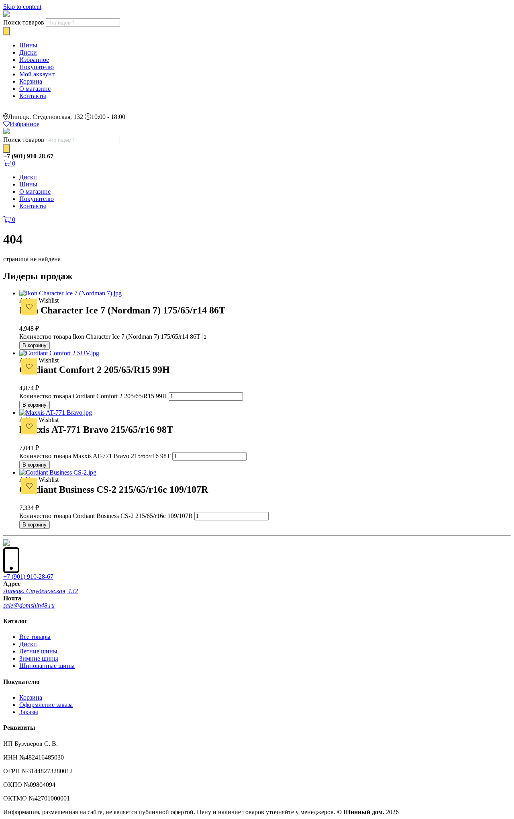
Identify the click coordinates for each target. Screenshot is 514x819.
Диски (28, 52)
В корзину (34, 345)
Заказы (28, 711)
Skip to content (22, 6)
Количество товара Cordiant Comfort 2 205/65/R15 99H (93, 396)
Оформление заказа (46, 704)
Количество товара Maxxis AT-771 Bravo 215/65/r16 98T (95, 455)
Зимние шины (38, 658)
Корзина (30, 81)
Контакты (32, 95)
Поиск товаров (23, 22)
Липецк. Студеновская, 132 (40, 591)
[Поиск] (6, 31)
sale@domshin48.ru (29, 605)
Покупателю (36, 66)
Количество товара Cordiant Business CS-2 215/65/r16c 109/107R (106, 515)
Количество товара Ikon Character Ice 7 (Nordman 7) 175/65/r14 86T (109, 336)
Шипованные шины (47, 665)
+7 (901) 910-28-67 (28, 576)
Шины (28, 45)
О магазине (35, 88)
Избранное (34, 59)
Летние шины (38, 651)
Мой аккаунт (37, 74)
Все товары (35, 636)
